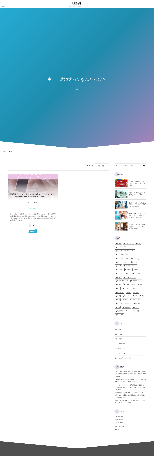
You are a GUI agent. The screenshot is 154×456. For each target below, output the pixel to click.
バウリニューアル (130, 277)
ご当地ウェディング (129, 288)
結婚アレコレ (33, 208)
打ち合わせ (120, 292)
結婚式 (119, 243)
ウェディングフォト (122, 258)
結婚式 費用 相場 (122, 281)
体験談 (119, 277)
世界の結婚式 (118, 339)
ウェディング (129, 243)
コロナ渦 (119, 269)
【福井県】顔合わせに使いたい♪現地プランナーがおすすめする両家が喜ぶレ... (137, 226)
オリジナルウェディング (124, 254)
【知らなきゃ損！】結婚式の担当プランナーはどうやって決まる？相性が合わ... (137, 204)
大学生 (136, 292)
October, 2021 (119, 422)
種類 (143, 296)
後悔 (118, 288)
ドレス (119, 265)
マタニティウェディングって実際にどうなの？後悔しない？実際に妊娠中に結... (137, 215)
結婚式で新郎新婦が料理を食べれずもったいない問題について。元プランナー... (137, 194)
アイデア (129, 269)
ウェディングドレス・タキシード (124, 358)
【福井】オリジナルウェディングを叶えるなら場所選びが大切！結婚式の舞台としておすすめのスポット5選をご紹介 (130, 374)
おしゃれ (135, 258)
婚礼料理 (137, 303)
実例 (118, 307)
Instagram (127, 307)
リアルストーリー (120, 343)
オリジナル (120, 314)
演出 (138, 243)
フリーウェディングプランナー (125, 250)
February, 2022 (119, 416)
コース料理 (137, 273)
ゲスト (135, 262)
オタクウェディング (121, 353)
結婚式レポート (137, 281)
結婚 (136, 296)
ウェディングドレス (122, 247)
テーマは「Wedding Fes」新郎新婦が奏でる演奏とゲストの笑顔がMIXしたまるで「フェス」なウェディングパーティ (130, 387)
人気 (128, 262)
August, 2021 (118, 429)
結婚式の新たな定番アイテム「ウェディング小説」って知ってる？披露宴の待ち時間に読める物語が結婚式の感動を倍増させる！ (130, 395)
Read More (33, 231)
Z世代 (125, 299)
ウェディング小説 (130, 284)
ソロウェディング (133, 311)
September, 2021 (119, 426)
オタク (136, 307)
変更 (129, 292)
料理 (141, 284)
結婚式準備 (120, 311)
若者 (118, 299)
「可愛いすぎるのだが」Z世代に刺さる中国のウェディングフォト (137, 183)
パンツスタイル (136, 299)
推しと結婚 (127, 296)
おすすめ (119, 262)
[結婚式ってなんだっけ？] (77, 3)
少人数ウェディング (131, 265)
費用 (137, 269)
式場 (118, 296)
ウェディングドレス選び (124, 303)
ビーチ (119, 284)
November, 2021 (119, 419)
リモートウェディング (123, 273)
